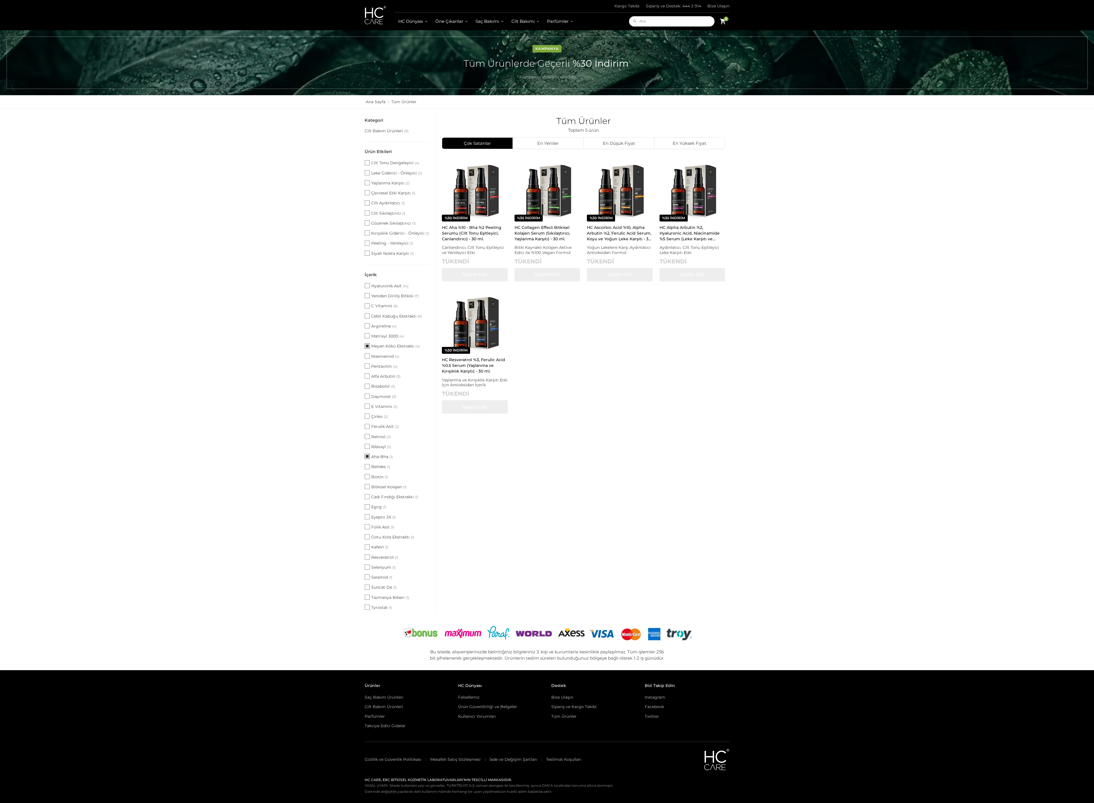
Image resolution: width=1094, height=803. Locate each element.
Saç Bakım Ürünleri (384, 697)
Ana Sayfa (375, 101)
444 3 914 (673, 6)
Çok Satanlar (477, 143)
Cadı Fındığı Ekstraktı (394, 496)
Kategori (374, 120)
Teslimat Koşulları (563, 759)
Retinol (381, 436)
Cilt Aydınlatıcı (388, 203)
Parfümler (558, 21)
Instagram (655, 697)
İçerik (371, 274)
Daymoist (383, 396)
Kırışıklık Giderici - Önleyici (400, 233)
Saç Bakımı (487, 21)
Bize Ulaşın (718, 6)
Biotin (379, 476)
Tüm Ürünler (564, 716)
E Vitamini (384, 406)
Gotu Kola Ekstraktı (392, 537)
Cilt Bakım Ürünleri (387, 130)
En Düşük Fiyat (619, 143)
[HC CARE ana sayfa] (380, 15)
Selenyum (383, 567)
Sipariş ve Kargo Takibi (574, 706)
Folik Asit (382, 527)
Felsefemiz (468, 697)
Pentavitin (384, 366)
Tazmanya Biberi (390, 597)
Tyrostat (381, 607)
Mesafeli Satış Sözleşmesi (455, 759)
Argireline (384, 326)
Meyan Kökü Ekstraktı (395, 346)
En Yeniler (548, 143)
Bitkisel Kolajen (389, 486)
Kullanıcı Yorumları (477, 716)
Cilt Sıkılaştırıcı (388, 213)
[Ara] (635, 21)
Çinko (379, 416)
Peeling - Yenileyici (392, 243)
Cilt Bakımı (523, 21)
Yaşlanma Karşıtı (390, 183)
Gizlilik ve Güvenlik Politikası (393, 759)
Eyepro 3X (383, 517)
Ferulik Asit (385, 426)
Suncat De (384, 587)
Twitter (652, 716)
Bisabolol (383, 386)
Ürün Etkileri (378, 151)
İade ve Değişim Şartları (513, 759)
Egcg (378, 506)
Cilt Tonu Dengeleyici (395, 162)
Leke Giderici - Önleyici (396, 173)
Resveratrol (384, 557)
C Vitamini (384, 305)
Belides (380, 466)
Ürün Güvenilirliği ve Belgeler (487, 706)
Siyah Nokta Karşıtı (392, 253)
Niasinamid (385, 356)
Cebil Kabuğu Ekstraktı (396, 316)
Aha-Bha (382, 456)
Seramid (381, 577)
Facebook (654, 706)
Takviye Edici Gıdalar (385, 725)
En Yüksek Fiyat (689, 143)
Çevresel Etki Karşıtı (393, 193)
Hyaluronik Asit (390, 285)
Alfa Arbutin (386, 376)
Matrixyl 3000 (387, 336)
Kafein (379, 547)
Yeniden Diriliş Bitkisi (395, 295)
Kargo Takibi (627, 6)
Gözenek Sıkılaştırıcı (393, 223)
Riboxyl (381, 446)
